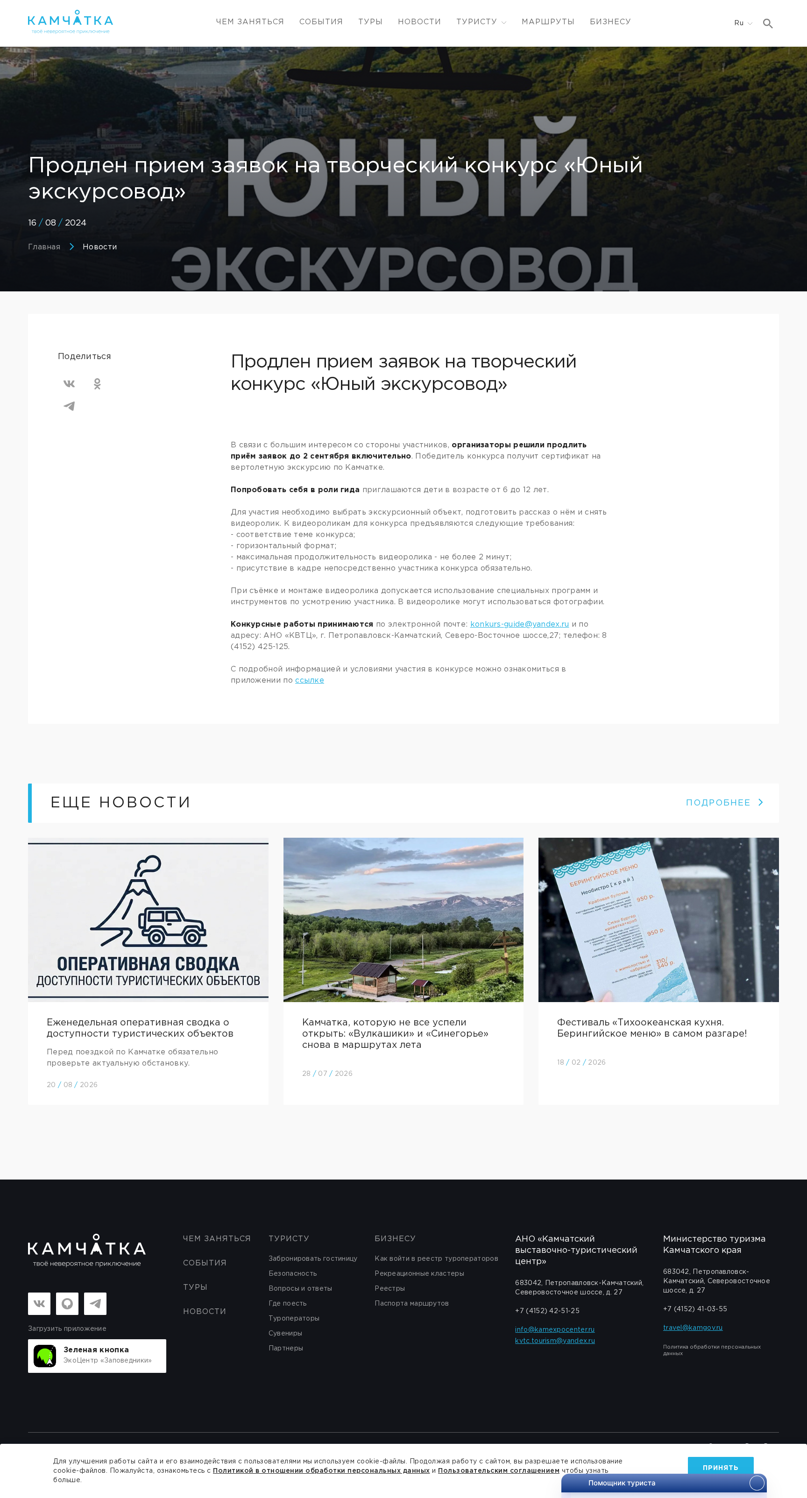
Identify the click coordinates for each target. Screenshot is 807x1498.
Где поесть (288, 1304)
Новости (419, 22)
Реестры (390, 1289)
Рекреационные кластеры (419, 1274)
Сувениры (285, 1333)
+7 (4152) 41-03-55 (695, 1309)
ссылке (309, 680)
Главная (44, 247)
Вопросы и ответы (301, 1289)
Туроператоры (294, 1318)
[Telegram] (69, 406)
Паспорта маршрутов (412, 1304)
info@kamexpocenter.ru (555, 1330)
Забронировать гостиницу (313, 1259)
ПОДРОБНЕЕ (718, 803)
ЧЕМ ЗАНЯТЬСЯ (250, 22)
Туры (370, 22)
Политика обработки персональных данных (712, 1350)
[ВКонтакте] (69, 384)
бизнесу (395, 1239)
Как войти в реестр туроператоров (436, 1259)
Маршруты (548, 22)
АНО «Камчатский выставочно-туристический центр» (576, 1250)
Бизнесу (610, 22)
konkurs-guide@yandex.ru (519, 624)
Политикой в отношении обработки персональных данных (321, 1471)
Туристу (289, 1239)
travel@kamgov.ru (693, 1328)
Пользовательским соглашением (498, 1471)
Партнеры (286, 1348)
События (321, 22)
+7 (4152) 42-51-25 (547, 1311)
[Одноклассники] (97, 384)
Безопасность (293, 1274)
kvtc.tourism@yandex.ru (555, 1341)
